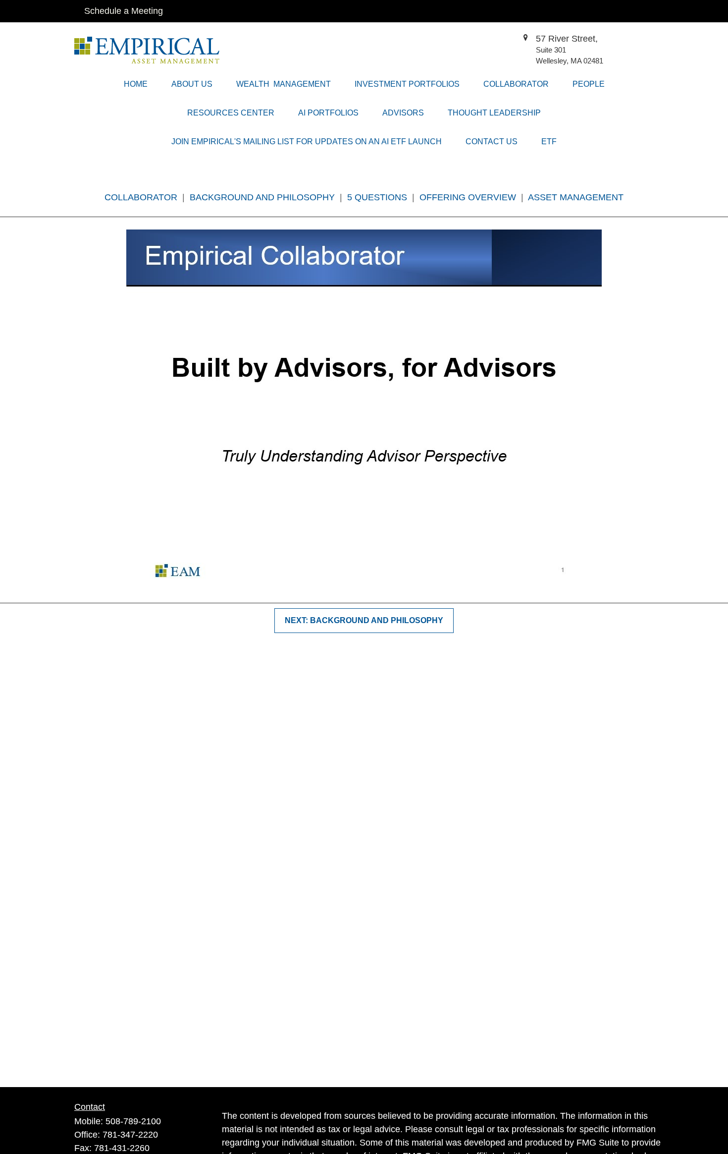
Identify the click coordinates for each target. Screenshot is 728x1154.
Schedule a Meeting (123, 11)
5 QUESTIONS (377, 197)
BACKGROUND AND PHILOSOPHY (263, 197)
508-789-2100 (133, 1121)
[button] (135, 84)
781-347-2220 (130, 1135)
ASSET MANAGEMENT (576, 197)
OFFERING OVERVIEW (467, 197)
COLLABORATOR (142, 197)
